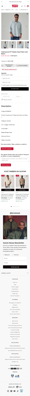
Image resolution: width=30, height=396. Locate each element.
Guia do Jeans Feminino (15, 314)
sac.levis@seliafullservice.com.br (15, 350)
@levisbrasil (15, 213)
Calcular (18, 96)
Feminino (16, 254)
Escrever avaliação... (7, 149)
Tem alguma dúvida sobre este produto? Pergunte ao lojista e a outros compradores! (15, 155)
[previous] (1, 1)
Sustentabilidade (15, 291)
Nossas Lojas (15, 293)
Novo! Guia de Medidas (15, 309)
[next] (28, 1)
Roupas (13, 9)
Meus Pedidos (15, 323)
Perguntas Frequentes (15, 336)
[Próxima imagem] (26, 26)
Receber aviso (15, 88)
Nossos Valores (15, 289)
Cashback (15, 305)
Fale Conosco (15, 338)
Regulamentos (15, 307)
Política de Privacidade (15, 334)
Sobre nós (15, 282)
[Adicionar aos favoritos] (27, 14)
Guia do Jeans (15, 311)
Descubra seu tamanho (9, 65)
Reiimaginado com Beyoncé (15, 302)
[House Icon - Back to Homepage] (2, 10)
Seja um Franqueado (15, 295)
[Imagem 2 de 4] (12, 44)
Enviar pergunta (6, 165)
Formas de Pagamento (15, 332)
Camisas (17, 9)
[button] (11, 206)
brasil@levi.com (15, 361)
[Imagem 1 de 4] (4, 44)
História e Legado (15, 286)
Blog (15, 284)
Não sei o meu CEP (8, 99)
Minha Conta (15, 321)
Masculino (8, 9)
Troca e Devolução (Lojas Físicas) (15, 327)
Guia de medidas (23, 65)
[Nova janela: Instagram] (15, 227)
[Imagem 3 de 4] (20, 44)
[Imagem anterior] (3, 26)
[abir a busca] (22, 6)
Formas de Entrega (15, 329)
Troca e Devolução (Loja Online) (15, 325)
